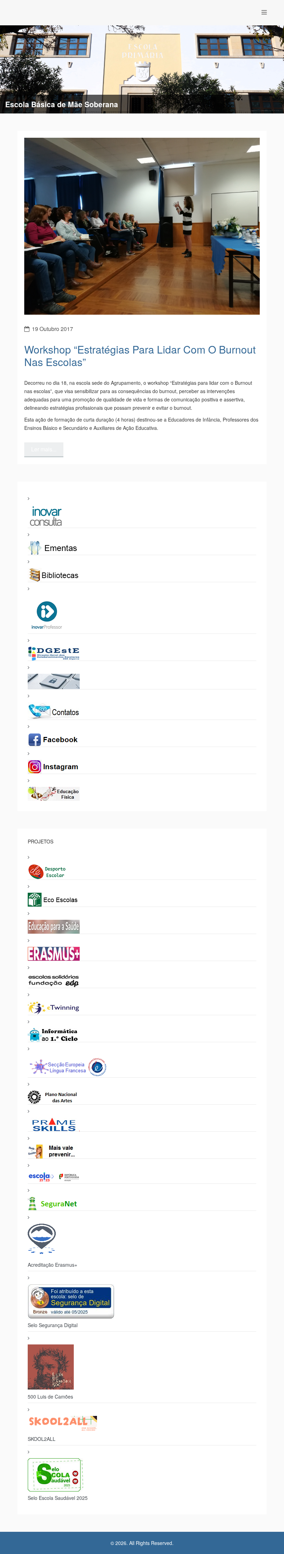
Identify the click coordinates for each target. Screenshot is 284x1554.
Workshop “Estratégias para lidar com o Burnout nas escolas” (140, 355)
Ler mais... (43, 449)
